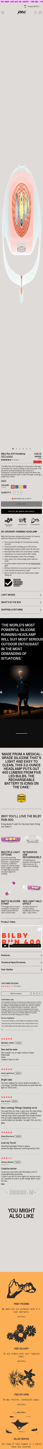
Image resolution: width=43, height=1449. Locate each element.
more (3, 480)
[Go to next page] (35, 1192)
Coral (12, 486)
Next (42, 692)
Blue (16, 486)
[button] (6, 460)
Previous (1, 692)
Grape (24, 486)
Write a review (15, 994)
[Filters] (34, 994)
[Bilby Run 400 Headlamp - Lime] (8, 1253)
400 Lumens (7, 456)
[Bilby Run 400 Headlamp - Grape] (10, 1253)
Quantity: (6, 493)
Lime (20, 486)
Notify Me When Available (21, 511)
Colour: (5, 486)
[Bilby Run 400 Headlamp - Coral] (3, 1253)
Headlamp (19, 466)
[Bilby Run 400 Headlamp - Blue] (6, 1253)
